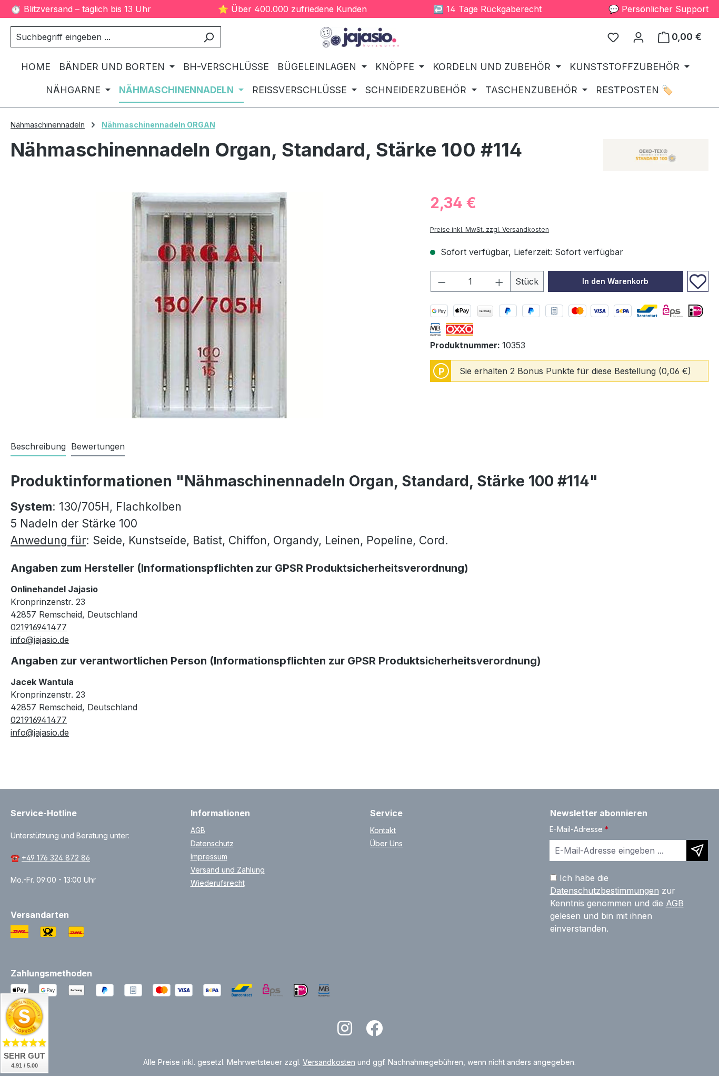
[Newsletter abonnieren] (697, 850)
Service (386, 813)
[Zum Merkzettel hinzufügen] (697, 281)
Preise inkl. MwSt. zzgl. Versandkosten (489, 229)
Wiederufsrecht (218, 882)
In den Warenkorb (615, 281)
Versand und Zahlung (228, 869)
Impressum (209, 856)
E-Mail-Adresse (579, 829)
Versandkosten (329, 1062)
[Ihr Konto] (638, 36)
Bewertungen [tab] (98, 446)
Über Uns (386, 843)
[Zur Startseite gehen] (359, 37)
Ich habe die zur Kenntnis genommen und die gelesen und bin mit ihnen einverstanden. (617, 903)
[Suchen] (208, 36)
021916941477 (39, 627)
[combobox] (104, 36)
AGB (198, 830)
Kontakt (383, 830)
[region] (210, 305)
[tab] (38, 446)
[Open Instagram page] (344, 1031)
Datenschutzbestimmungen (604, 890)
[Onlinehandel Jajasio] (655, 155)
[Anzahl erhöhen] (499, 281)
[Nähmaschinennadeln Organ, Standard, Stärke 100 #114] (209, 305)
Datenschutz (212, 843)
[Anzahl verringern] (442, 281)
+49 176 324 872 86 (56, 857)
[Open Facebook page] (374, 1031)
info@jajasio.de (40, 639)
